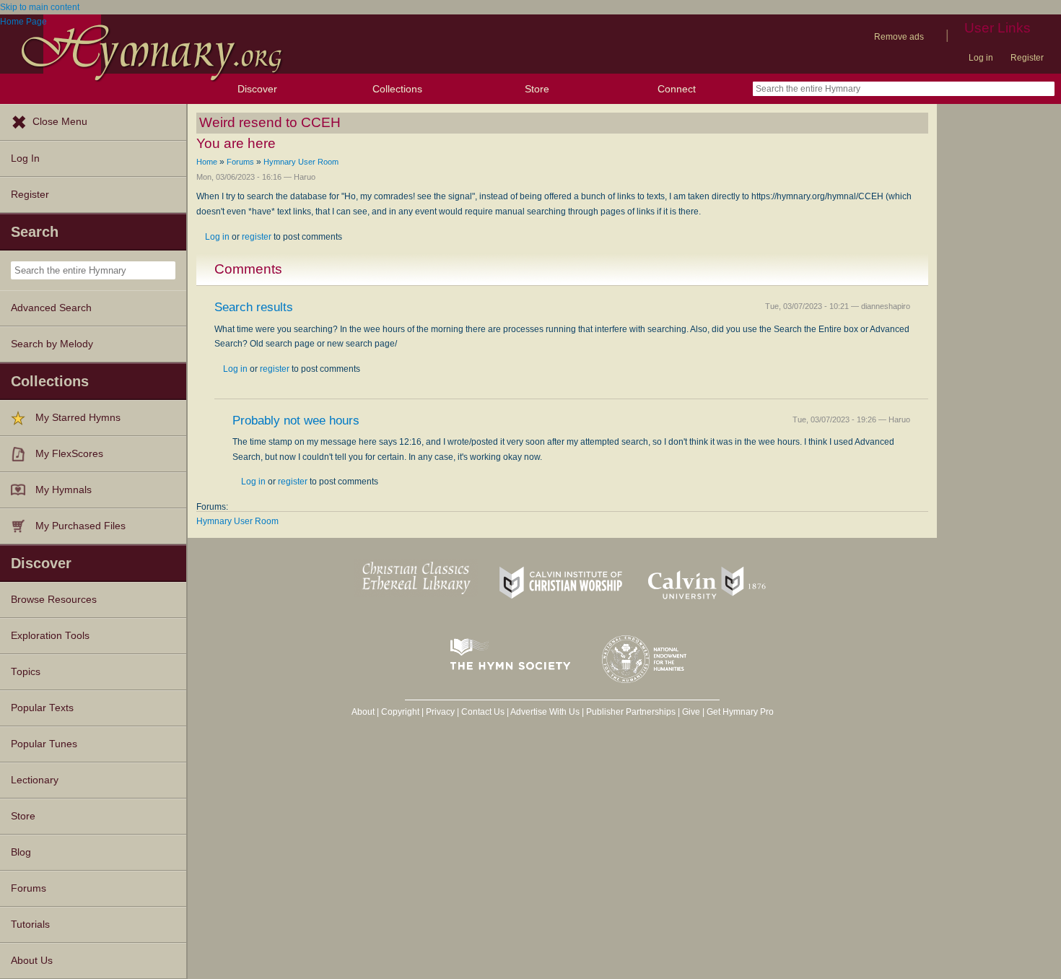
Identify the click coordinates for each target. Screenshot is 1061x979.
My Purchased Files (80, 526)
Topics (25, 671)
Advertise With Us (545, 712)
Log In (25, 158)
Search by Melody (52, 344)
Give (691, 712)
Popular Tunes (44, 744)
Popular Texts (42, 707)
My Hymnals (63, 489)
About (363, 712)
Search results (253, 307)
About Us (32, 960)
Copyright (400, 712)
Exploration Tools (50, 635)
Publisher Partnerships (631, 712)
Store (537, 89)
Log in (981, 58)
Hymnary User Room (301, 161)
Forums (28, 888)
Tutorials (30, 924)
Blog (21, 852)
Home (206, 161)
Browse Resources (54, 599)
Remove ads (899, 37)
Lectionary (34, 780)
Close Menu (59, 121)
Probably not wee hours (295, 420)
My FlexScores (69, 453)
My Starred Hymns (78, 417)
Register (1027, 58)
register (256, 237)
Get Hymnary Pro (740, 712)
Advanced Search (51, 308)
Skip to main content (39, 7)
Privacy (440, 712)
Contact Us (483, 712)
